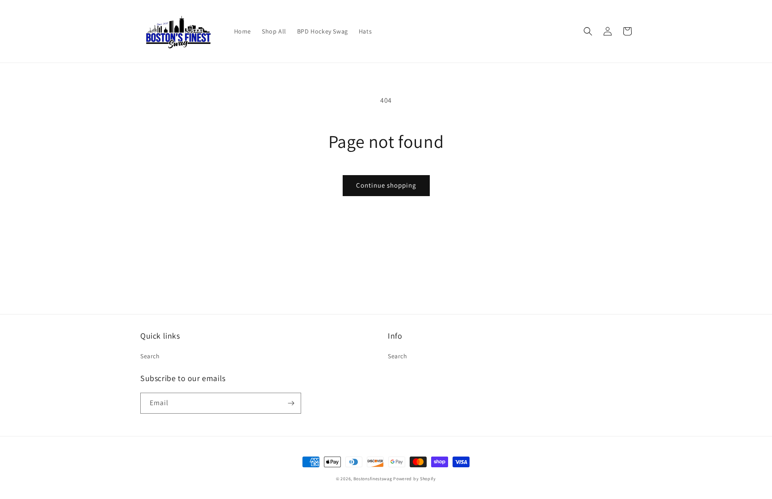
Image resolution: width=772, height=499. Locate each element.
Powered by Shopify (414, 479)
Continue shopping (386, 185)
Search (150, 356)
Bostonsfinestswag (372, 479)
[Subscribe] (291, 403)
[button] (588, 31)
